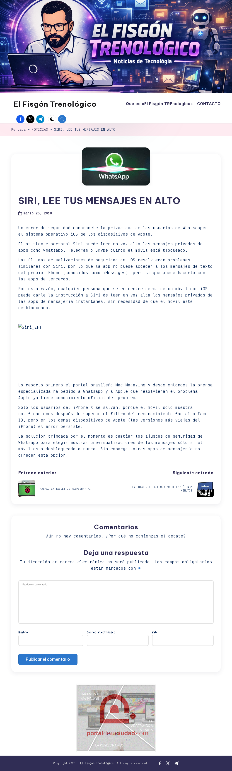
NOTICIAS (40, 129)
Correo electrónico (101, 632)
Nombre (23, 632)
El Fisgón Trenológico (55, 103)
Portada (18, 129)
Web (154, 632)
